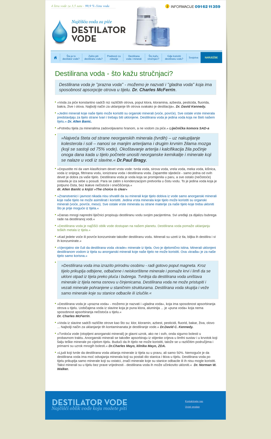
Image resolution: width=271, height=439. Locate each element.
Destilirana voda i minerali (134, 57)
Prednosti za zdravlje (114, 57)
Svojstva (193, 57)
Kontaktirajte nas (194, 401)
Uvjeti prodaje (192, 406)
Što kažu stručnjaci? (153, 57)
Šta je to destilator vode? (70, 57)
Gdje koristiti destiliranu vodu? (174, 57)
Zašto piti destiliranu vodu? (93, 57)
